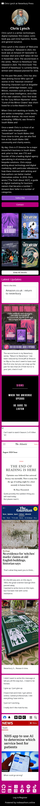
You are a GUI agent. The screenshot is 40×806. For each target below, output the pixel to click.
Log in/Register (20, 797)
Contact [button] (20, 204)
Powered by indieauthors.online (20, 802)
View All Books (20, 272)
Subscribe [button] (20, 197)
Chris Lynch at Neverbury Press (19, 3)
